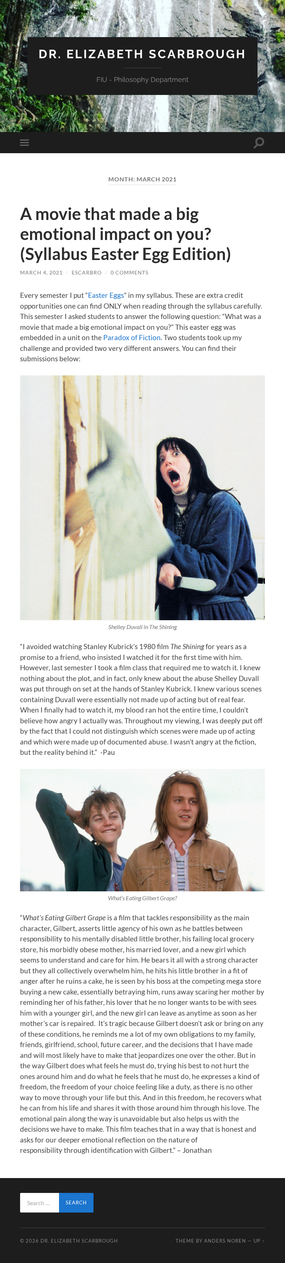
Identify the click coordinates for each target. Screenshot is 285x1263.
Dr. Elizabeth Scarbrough (142, 54)
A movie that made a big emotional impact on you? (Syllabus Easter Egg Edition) (125, 234)
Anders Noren (225, 1241)
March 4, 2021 (41, 272)
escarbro (87, 272)
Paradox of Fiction (132, 337)
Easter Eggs (106, 295)
